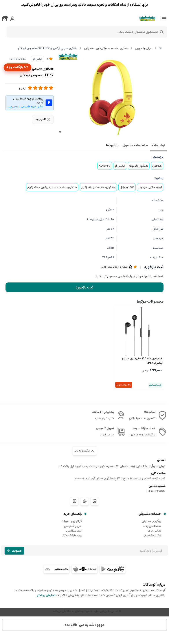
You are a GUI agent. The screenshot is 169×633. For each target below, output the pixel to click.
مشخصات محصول (135, 145)
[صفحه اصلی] (160, 48)
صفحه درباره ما (152, 526)
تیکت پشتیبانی (152, 535)
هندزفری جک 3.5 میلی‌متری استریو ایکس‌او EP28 (142, 361)
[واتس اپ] (94, 501)
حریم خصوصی (73, 526)
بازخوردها (112, 145)
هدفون (157, 165)
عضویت (17, 550)
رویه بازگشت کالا (71, 535)
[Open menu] (164, 18)
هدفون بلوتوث (138, 165)
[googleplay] (112, 569)
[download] (56, 569)
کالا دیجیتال (127, 187)
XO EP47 (105, 165)
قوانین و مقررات (71, 521)
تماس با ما (154, 530)
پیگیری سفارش (151, 521)
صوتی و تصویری (143, 48)
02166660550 (156, 491)
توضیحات (158, 145)
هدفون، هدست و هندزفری (98, 187)
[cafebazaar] (84, 569)
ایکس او (37, 59)
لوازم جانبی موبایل (150, 187)
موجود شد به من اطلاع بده (85, 625)
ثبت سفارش (74, 530)
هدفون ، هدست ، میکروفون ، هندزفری (106, 48)
